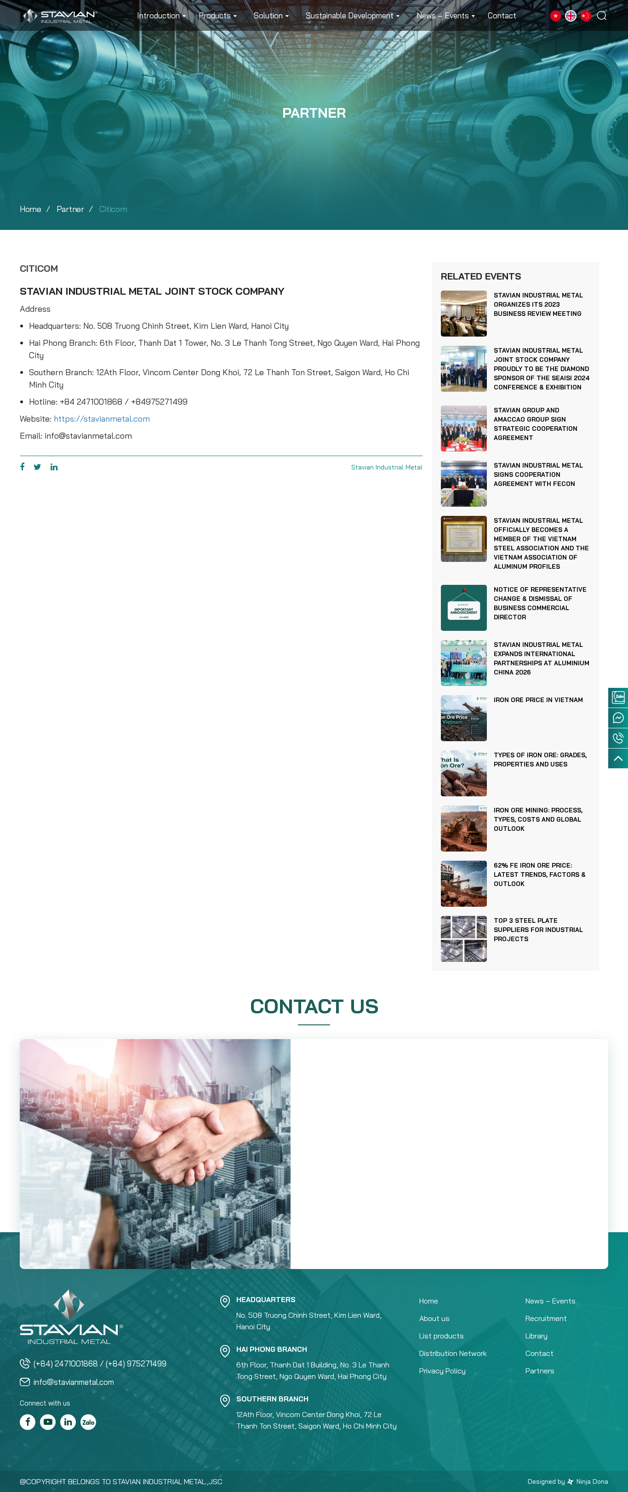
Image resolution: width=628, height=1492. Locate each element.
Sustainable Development (350, 15)
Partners (539, 1370)
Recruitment (546, 1318)
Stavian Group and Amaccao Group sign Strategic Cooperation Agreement (535, 423)
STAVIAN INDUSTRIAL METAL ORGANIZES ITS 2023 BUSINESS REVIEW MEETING (538, 304)
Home (30, 209)
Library (536, 1335)
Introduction (158, 15)
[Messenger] (618, 718)
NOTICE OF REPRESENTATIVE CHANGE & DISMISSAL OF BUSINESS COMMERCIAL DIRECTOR (540, 603)
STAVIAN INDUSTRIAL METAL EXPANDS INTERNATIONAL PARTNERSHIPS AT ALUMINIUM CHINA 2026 (541, 658)
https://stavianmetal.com (102, 418)
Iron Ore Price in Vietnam (538, 699)
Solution (268, 15)
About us (434, 1318)
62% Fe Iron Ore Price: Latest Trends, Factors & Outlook (540, 874)
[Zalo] (618, 698)
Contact (502, 15)
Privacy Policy (442, 1370)
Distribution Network (453, 1353)
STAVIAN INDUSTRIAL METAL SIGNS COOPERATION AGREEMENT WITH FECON (538, 474)
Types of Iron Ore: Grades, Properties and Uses (540, 759)
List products (441, 1335)
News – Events (443, 15)
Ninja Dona (591, 1481)
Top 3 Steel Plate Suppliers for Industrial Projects (538, 930)
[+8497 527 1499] (618, 738)
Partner (70, 209)
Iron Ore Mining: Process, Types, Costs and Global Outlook (538, 819)
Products (215, 15)
